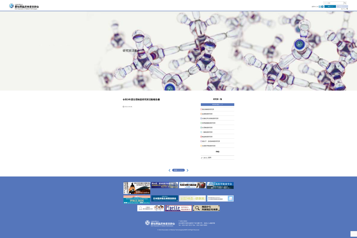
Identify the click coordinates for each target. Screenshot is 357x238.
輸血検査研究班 (207, 137)
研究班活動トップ (217, 104)
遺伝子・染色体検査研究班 (211, 141)
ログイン (343, 9)
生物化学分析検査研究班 (210, 118)
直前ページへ (178, 170)
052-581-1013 (187, 225)
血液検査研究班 (207, 114)
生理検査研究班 (207, 127)
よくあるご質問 (206, 158)
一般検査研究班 (207, 132)
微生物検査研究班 (208, 109)
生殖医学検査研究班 (209, 146)
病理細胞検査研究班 (209, 123)
